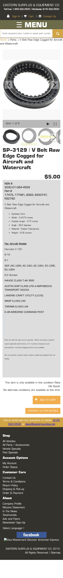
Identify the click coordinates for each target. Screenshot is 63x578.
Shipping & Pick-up (13, 489)
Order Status (10, 467)
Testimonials (10, 515)
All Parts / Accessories (16, 445)
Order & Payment (13, 493)
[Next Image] (54, 84)
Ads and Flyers (11, 519)
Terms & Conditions (14, 481)
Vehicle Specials (12, 449)
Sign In (16, 16)
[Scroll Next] (54, 137)
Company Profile (12, 503)
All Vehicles (9, 441)
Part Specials (10, 452)
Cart (31, 16)
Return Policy (10, 485)
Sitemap (55, 552)
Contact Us (49, 16)
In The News (10, 511)
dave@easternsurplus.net (40, 424)
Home (4, 40)
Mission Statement (14, 507)
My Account (9, 463)
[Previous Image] (8, 84)
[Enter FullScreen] (55, 124)
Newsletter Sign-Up (14, 522)
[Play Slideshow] (48, 124)
